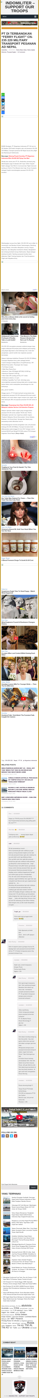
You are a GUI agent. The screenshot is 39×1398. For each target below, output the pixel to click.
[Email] (19, 109)
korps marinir (6, 1317)
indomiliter (4, 50)
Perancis (19, 1319)
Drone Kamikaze (5, 1310)
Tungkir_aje (17, 911)
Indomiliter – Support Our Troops (22, 1396)
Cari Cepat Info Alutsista (9, 1184)
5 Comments (5, 793)
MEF (13, 1319)
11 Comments (21, 52)
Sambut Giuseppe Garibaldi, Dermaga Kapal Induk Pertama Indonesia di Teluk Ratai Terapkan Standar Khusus (23, 1199)
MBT (8, 1319)
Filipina (26, 1310)
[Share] (19, 112)
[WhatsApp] (19, 94)
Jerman (22, 1312)
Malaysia (4, 1319)
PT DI (20, 760)
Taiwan (14, 1325)
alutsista (26, 1305)
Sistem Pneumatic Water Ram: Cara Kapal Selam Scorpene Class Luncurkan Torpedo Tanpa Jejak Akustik (24, 1230)
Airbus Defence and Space (8, 1306)
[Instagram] (7, 1135)
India (30, 1310)
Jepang (17, 1312)
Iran (8, 1312)
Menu (5, 16)
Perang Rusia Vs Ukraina (10, 1321)
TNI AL (29, 1325)
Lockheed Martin (30, 1317)
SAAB (3, 1325)
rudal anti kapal (16, 1323)
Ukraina (25, 1328)
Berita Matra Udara (21, 50)
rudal (10, 843)
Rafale (9, 1323)
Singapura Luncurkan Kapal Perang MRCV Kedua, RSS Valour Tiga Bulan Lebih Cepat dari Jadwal (24, 1222)
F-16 (11, 1310)
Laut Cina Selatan (18, 1316)
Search (33, 1187)
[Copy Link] (19, 106)
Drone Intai (31, 1308)
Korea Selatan (21, 1314)
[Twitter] (11, 1135)
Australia (5, 1308)
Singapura (8, 1325)
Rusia (30, 1323)
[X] (19, 100)
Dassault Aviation (24, 1308)
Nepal (15, 760)
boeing (11, 1308)
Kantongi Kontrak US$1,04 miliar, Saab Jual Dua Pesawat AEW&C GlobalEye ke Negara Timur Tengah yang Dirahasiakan (24, 1254)
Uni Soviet (33, 1328)
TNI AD (20, 1325)
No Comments (5, 774)
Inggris (4, 1312)
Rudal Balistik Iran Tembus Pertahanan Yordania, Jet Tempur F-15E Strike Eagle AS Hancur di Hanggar (24, 1269)
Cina (16, 1308)
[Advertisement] (19, 73)
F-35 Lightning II (18, 1310)
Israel (12, 1312)
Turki (15, 1328)
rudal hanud (23, 1323)
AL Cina (18, 1306)
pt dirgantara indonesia (30, 760)
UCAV (19, 1328)
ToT (11, 1328)
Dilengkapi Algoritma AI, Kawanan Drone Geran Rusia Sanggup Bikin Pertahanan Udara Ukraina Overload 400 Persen (24, 1246)
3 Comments (5, 801)
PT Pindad (4, 1323)
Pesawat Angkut (11, 52)
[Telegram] (19, 103)
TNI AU (5, 1328)
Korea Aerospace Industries (8, 1314)
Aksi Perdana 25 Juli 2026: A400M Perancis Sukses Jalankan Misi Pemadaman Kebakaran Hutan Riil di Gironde (18, 1288)
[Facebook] (19, 97)
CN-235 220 (8, 760)
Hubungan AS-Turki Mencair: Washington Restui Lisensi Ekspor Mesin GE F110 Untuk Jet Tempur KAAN (24, 1207)
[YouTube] (15, 1135)
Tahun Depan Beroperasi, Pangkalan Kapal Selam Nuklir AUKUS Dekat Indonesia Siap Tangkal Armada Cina (23, 1214)
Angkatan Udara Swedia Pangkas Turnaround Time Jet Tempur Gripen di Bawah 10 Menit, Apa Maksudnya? (23, 1261)
